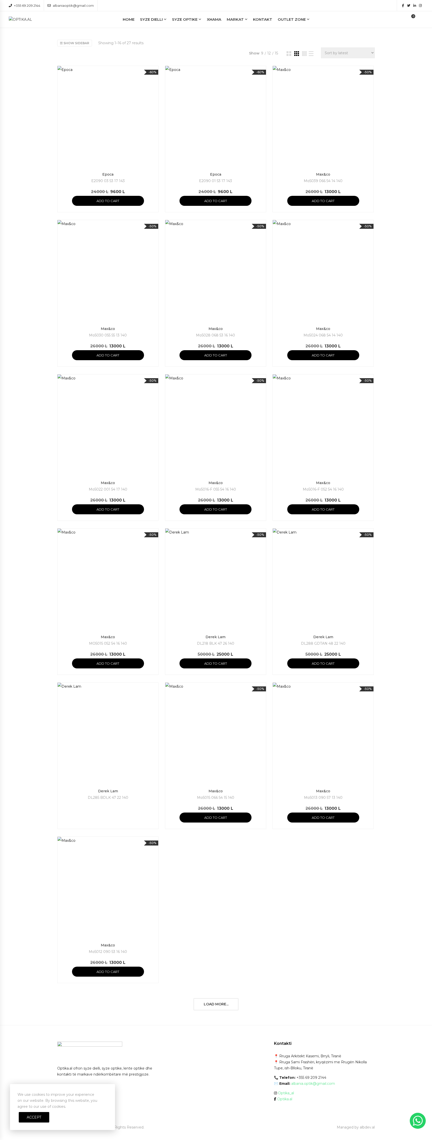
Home (128, 19)
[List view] (311, 53)
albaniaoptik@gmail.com (73, 5)
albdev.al (367, 1127)
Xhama (214, 19)
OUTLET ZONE (292, 19)
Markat (235, 19)
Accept (34, 1117)
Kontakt (262, 19)
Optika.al (284, 1099)
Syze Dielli (151, 19)
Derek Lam (216, 637)
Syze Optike (185, 19)
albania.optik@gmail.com (313, 1083)
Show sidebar (76, 43)
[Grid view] (288, 53)
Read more (108, 818)
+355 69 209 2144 (27, 5)
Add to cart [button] (107, 201)
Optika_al (286, 1093)
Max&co (323, 174)
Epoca (108, 174)
